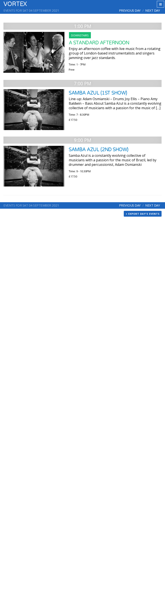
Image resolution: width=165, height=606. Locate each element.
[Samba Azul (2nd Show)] (33, 166)
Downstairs (80, 35)
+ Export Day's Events (143, 213)
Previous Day (130, 10)
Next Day (152, 10)
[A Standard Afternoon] (33, 52)
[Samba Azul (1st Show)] (33, 109)
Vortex (15, 4)
